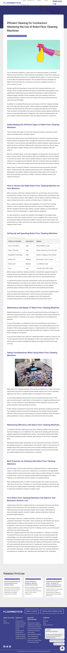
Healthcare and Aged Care (34, 624)
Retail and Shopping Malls (34, 634)
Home (5, 621)
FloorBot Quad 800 (20, 636)
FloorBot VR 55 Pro (20, 625)
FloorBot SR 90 (19, 632)
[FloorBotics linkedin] (10, 647)
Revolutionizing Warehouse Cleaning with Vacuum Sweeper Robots (12, 583)
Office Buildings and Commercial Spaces (33, 637)
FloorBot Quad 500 (20, 634)
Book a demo (31, 611)
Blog (44, 623)
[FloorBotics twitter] (7, 647)
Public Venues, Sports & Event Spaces (34, 631)
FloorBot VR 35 (19, 621)
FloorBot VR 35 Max (21, 623)
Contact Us (25, 4)
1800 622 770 (57, 2)
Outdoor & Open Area (33, 642)
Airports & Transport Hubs (34, 640)
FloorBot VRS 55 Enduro (20, 628)
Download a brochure (52, 611)
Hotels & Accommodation (34, 626)
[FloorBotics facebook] (4, 647)
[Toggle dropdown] (35, 0)
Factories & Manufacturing (35, 628)
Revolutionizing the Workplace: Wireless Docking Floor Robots (31, 583)
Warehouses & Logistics (34, 623)
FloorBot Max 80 (20, 630)
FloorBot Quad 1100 (21, 638)
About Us (45, 621)
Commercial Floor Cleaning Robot (17, 36)
